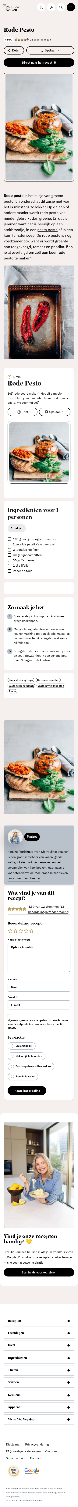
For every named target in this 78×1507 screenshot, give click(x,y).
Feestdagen (16, 1333)
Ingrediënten (17, 1358)
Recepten (14, 1320)
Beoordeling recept (25, 923)
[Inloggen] (41, 7)
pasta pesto (47, 229)
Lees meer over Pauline (24, 878)
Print (25, 412)
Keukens (14, 1395)
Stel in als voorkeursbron (48, 1273)
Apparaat (15, 1407)
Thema (13, 1370)
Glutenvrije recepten (21, 685)
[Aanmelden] (51, 7)
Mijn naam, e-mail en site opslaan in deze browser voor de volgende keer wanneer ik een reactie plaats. (38, 1024)
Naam (12, 979)
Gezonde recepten (48, 680)
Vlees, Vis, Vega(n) (21, 1419)
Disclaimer (13, 1444)
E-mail (13, 997)
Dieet (11, 1345)
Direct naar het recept (37, 62)
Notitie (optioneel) (19, 939)
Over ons (51, 1451)
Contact (35, 1458)
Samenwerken (16, 1458)
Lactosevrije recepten (51, 685)
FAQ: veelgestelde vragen (23, 1451)
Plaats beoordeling (27, 1091)
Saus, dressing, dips (21, 680)
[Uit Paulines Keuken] (11, 7)
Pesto (12, 691)
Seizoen (13, 1382)
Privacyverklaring (37, 1444)
